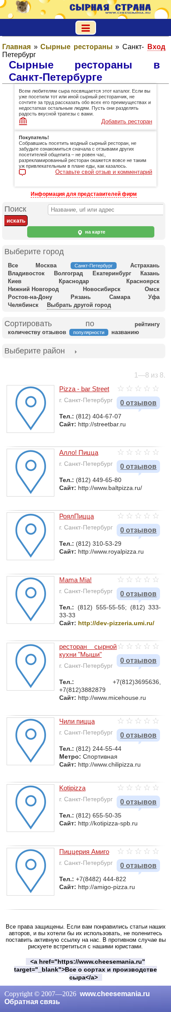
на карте (94, 231)
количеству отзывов (37, 332)
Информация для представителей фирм (84, 194)
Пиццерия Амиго (84, 851)
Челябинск (23, 305)
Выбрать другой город (79, 305)
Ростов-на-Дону (30, 297)
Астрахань (145, 265)
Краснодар (74, 281)
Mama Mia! (75, 579)
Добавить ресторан (126, 121)
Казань (150, 273)
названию (125, 332)
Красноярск (143, 281)
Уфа (154, 297)
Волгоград (68, 273)
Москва (46, 265)
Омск (152, 289)
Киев (14, 281)
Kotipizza (72, 788)
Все (13, 265)
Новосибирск (102, 289)
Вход (156, 46)
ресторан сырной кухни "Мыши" (88, 650)
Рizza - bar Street (84, 389)
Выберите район (34, 350)
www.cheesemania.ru (115, 994)
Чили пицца (77, 721)
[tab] (34, 352)
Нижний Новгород (33, 289)
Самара (119, 297)
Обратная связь (32, 1001)
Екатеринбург (112, 273)
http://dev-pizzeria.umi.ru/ (116, 623)
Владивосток (26, 273)
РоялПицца (76, 516)
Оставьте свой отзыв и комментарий (103, 172)
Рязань (81, 297)
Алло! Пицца (78, 452)
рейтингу (147, 324)
